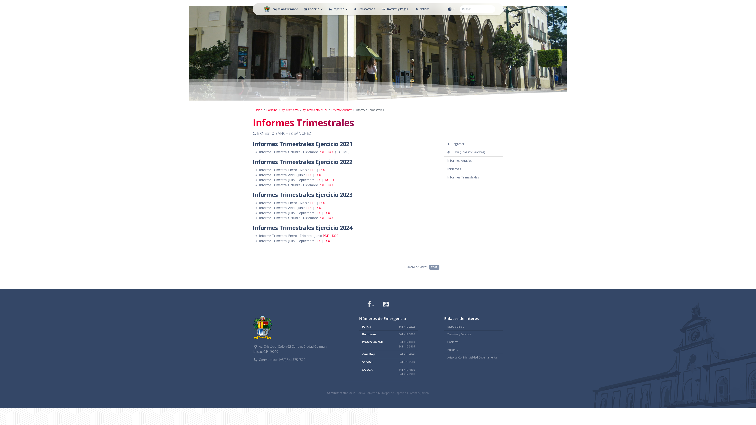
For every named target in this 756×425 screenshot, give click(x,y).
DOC (331, 152)
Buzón (451, 350)
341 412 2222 (407, 326)
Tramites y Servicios (459, 334)
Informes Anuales (459, 160)
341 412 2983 (407, 374)
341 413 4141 (407, 354)
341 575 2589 (407, 362)
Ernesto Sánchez (341, 110)
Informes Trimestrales (463, 177)
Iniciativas (454, 169)
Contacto (453, 342)
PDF (321, 152)
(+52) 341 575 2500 (292, 360)
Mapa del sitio (455, 326)
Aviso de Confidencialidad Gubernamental (472, 357)
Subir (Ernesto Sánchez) (468, 152)
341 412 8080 (407, 342)
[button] (370, 305)
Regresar (457, 144)
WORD (329, 180)
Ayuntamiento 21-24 (315, 110)
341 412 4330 (407, 369)
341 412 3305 (407, 334)
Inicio (259, 110)
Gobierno (272, 110)
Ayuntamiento (290, 110)
